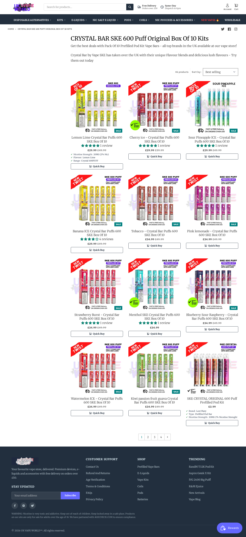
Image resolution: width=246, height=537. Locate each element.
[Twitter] (32, 505)
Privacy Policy (94, 499)
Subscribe (70, 495)
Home (11, 29)
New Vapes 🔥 (210, 20)
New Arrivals (197, 492)
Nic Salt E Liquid (104, 20)
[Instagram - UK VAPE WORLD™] (235, 29)
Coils (143, 20)
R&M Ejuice (196, 486)
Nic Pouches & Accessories (174, 20)
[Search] (129, 7)
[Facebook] (15, 505)
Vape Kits (143, 479)
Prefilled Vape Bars (148, 466)
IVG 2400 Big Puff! (200, 479)
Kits (60, 20)
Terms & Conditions (98, 486)
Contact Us (92, 466)
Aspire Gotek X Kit (200, 473)
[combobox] (89, 7)
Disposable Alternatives (31, 20)
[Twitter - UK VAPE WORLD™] (222, 29)
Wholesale (232, 20)
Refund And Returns (98, 473)
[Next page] (167, 437)
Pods (127, 20)
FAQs (89, 492)
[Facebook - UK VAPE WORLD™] (229, 29)
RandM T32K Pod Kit (201, 466)
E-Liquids (78, 20)
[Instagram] (23, 505)
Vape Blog (194, 499)
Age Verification (95, 479)
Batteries (142, 499)
